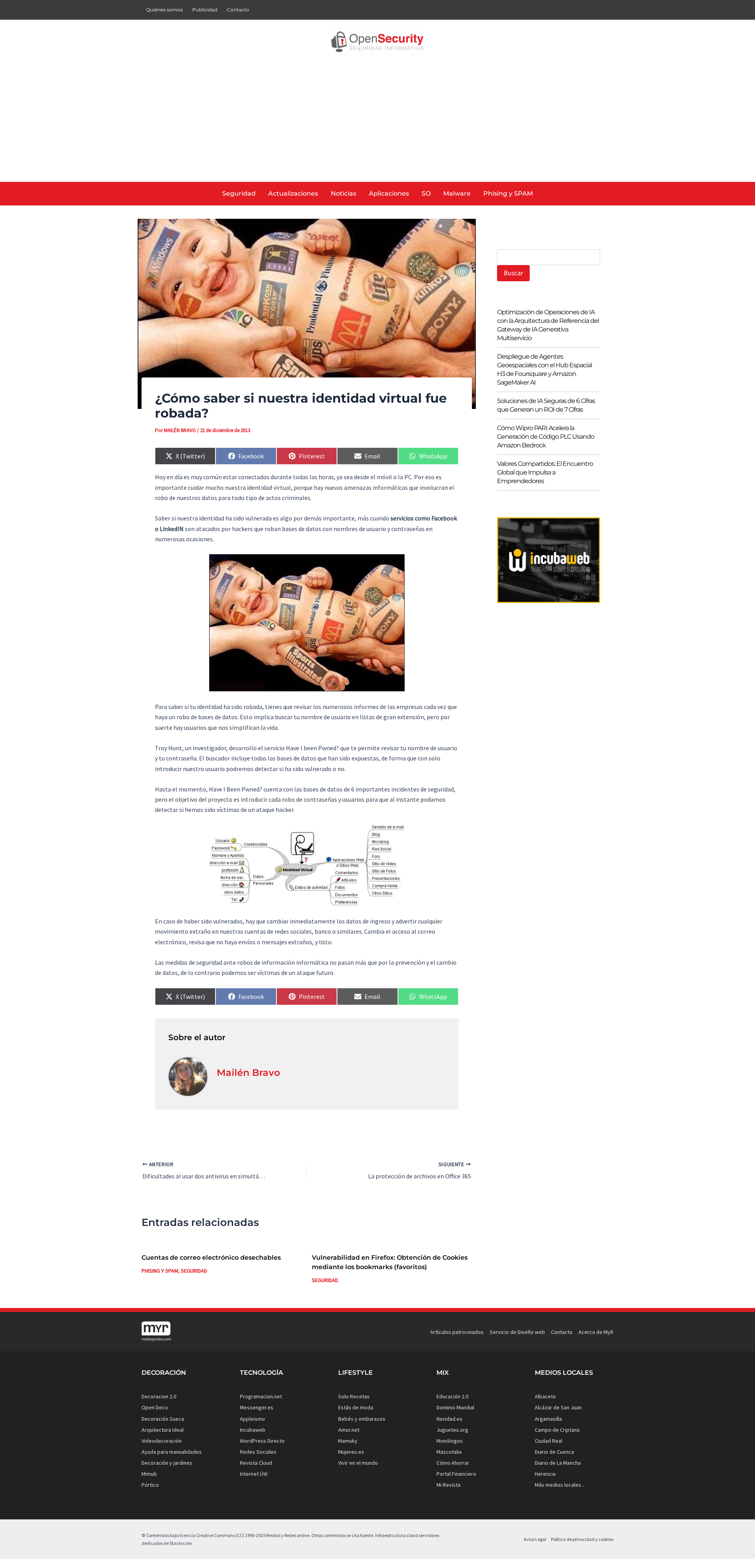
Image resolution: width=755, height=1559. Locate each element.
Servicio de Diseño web (517, 1332)
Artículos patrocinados (457, 1332)
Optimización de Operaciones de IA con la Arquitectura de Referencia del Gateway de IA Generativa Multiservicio (548, 325)
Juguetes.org (452, 1429)
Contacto (238, 10)
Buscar (513, 273)
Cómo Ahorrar (452, 1462)
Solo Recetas (354, 1396)
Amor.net (348, 1429)
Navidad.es (449, 1418)
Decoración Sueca (163, 1418)
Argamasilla (548, 1418)
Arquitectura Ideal (163, 1429)
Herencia (545, 1473)
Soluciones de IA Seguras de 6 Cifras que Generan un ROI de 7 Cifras (546, 405)
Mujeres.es (351, 1451)
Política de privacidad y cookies (582, 1539)
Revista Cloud (256, 1462)
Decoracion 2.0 (159, 1396)
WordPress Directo (262, 1440)
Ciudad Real (548, 1440)
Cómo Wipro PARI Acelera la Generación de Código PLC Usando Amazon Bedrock (545, 436)
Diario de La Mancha (558, 1462)
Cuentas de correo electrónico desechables (211, 1257)
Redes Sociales (258, 1451)
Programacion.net (261, 1396)
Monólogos (449, 1440)
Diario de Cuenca (554, 1451)
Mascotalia (449, 1451)
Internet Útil (253, 1473)
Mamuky (347, 1440)
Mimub (149, 1473)
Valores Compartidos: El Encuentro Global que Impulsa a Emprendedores (545, 472)
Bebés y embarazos (361, 1418)
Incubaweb (252, 1429)
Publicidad (204, 10)
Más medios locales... (560, 1484)
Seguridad (194, 1270)
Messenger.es (256, 1407)
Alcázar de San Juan (558, 1407)
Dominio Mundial (455, 1407)
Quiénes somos (164, 10)
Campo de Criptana (557, 1429)
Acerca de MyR (595, 1332)
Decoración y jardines (167, 1462)
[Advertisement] (377, 123)
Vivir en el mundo (358, 1462)
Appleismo (252, 1418)
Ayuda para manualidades (172, 1451)
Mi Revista (448, 1484)
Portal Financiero (456, 1473)
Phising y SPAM (160, 1270)
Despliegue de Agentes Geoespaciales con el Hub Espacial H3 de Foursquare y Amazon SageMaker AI (544, 369)
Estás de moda (355, 1407)
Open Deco (155, 1407)
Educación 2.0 (452, 1396)
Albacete (545, 1396)
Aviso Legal (535, 1539)
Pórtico (150, 1484)
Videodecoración (162, 1440)
